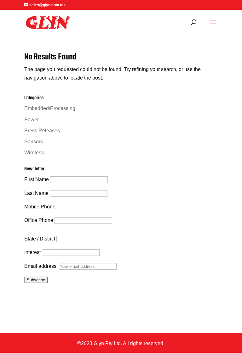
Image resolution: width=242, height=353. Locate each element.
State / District (39, 238)
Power (31, 119)
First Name (36, 179)
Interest (32, 252)
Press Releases (42, 130)
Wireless (34, 152)
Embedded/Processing (49, 108)
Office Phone (38, 220)
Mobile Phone (39, 206)
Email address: (41, 266)
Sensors (33, 141)
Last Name (36, 193)
